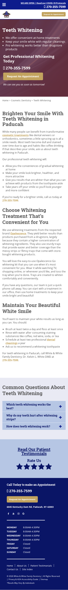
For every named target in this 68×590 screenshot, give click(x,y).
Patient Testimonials (41, 565)
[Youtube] (12, 513)
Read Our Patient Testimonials (34, 451)
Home (5, 100)
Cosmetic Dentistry (21, 100)
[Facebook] (7, 513)
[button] (34, 406)
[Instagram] (17, 513)
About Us (22, 565)
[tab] (34, 406)
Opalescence (18, 233)
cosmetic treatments (15, 135)
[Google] (22, 513)
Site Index (27, 569)
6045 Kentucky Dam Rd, (30, 506)
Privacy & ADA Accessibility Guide (23, 579)
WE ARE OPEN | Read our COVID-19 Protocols (43, 3)
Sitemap (44, 579)
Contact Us (12, 569)
